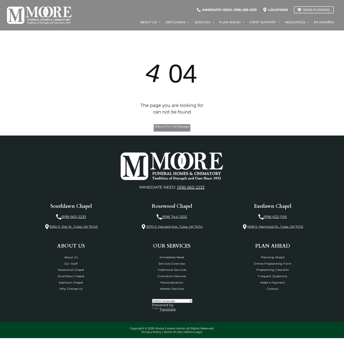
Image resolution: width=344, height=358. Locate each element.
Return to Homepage (172, 126)
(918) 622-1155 (275, 217)
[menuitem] (150, 22)
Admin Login (193, 332)
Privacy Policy (151, 332)
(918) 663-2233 (190, 187)
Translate (167, 309)
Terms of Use (173, 332)
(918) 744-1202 (174, 217)
